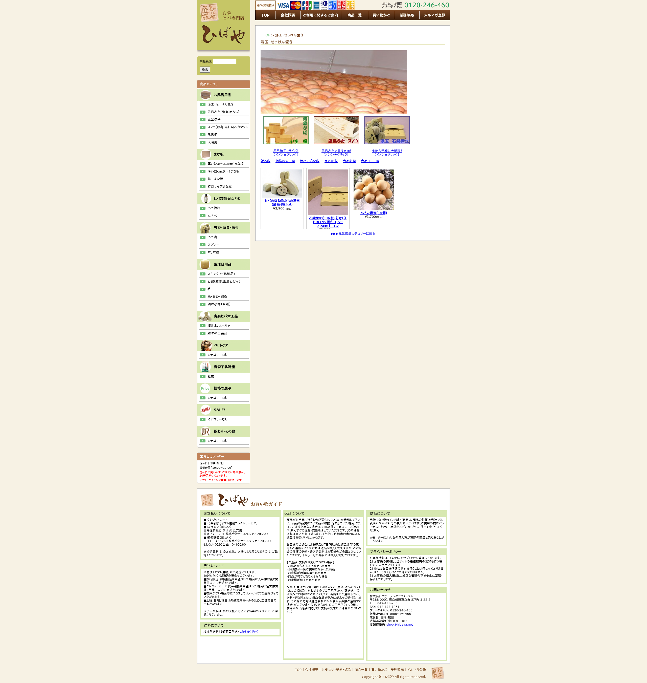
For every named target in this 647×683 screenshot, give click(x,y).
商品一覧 (361, 670)
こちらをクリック (249, 631)
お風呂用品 (222, 95)
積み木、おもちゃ (218, 326)
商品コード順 (370, 161)
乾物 (210, 376)
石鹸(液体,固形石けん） (224, 281)
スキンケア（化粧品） (221, 274)
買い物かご (379, 670)
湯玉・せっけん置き (220, 104)
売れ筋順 (331, 161)
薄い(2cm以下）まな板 (223, 171)
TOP (266, 35)
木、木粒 (213, 252)
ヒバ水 (212, 216)
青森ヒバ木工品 (226, 316)
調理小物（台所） (219, 304)
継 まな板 (215, 179)
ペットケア (221, 345)
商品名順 (349, 161)
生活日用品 (223, 264)
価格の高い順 (309, 161)
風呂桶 (212, 135)
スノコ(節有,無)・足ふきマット (227, 127)
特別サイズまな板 (219, 186)
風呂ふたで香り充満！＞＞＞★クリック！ (336, 153)
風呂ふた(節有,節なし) (223, 112)
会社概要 (311, 670)
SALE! (219, 410)
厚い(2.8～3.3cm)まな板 (225, 164)
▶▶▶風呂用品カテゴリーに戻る (353, 234)
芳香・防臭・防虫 (226, 228)
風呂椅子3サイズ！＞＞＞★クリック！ (285, 153)
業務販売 (397, 670)
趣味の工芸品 (217, 333)
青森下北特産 (224, 367)
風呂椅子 (214, 119)
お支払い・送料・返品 (336, 670)
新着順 (265, 161)
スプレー (213, 245)
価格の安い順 (285, 161)
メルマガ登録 (416, 670)
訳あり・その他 (224, 431)
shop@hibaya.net (399, 624)
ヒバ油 (212, 237)
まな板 (219, 154)
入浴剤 (212, 142)
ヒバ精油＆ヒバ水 (227, 199)
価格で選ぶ (222, 388)
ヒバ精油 (213, 208)
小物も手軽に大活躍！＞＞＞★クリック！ (387, 153)
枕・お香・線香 (217, 296)
